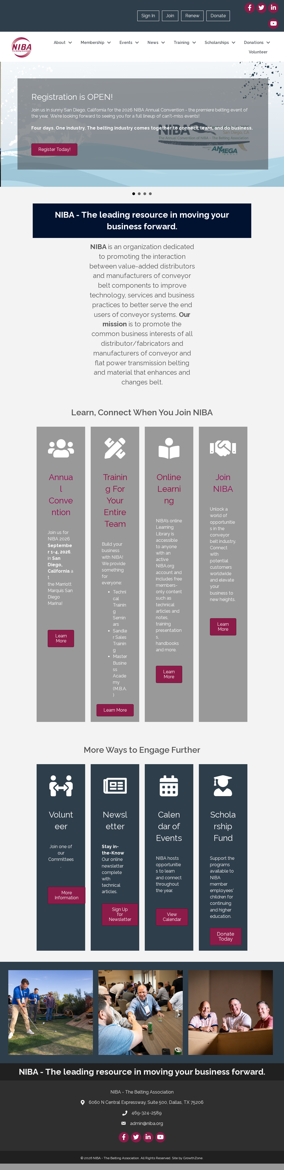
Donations (253, 42)
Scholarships (217, 42)
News (153, 42)
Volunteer (258, 52)
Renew (192, 15)
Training (181, 42)
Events (126, 42)
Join (170, 15)
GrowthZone (192, 1158)
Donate (218, 15)
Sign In (148, 15)
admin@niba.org (146, 1123)
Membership (92, 42)
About (59, 42)
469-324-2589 (146, 1113)
